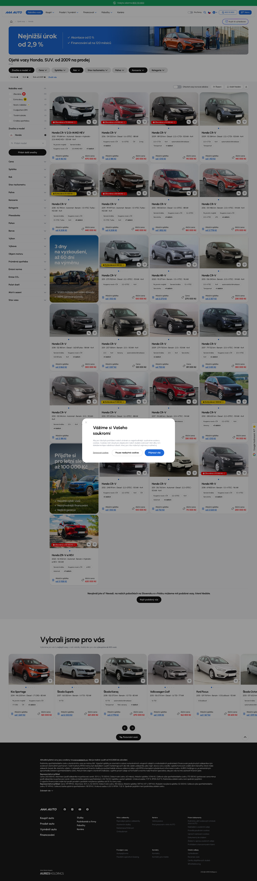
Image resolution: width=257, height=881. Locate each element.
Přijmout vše (154, 452)
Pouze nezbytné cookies (127, 452)
